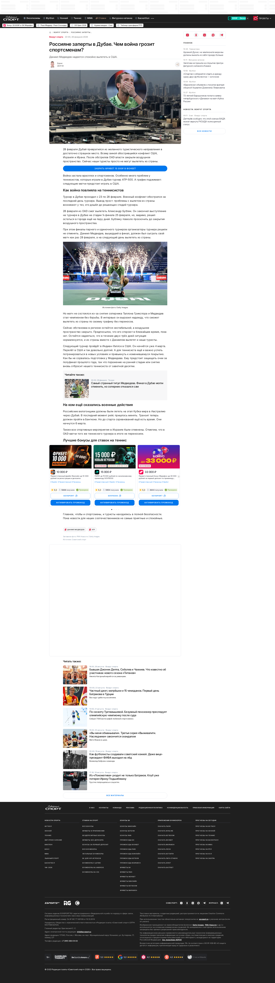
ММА (47, 854)
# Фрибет (54, 482)
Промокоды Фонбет (129, 844)
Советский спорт (79, 539)
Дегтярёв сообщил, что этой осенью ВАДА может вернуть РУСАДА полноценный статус (204, 121)
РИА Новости (211, 925)
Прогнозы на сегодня (206, 820)
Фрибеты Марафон (128, 890)
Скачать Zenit (164, 863)
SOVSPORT (68, 496)
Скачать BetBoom (166, 835)
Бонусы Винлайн (128, 826)
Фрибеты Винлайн (128, 881)
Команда (117, 807)
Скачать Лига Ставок (168, 858)
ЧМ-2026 (48, 867)
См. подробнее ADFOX (172, 940)
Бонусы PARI (125, 835)
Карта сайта (224, 807)
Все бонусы (88, 826)
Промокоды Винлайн (130, 854)
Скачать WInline (165, 831)
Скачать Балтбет (166, 867)
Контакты (103, 807)
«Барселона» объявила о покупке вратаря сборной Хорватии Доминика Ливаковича (204, 86)
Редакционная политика (151, 807)
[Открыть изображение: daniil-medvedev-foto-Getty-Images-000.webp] (115, 273)
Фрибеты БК (125, 867)
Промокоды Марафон (130, 863)
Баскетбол (50, 863)
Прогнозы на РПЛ (204, 849)
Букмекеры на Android (93, 867)
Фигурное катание (53, 840)
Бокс (47, 849)
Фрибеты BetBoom (128, 886)
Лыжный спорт (52, 858)
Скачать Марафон (166, 844)
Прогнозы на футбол (205, 826)
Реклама (130, 807)
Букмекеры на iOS (90, 872)
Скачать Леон (164, 849)
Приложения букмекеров (170, 820)
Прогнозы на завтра (205, 858)
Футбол (48, 826)
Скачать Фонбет (165, 840)
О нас (92, 807)
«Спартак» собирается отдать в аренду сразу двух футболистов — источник (202, 75)
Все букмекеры (89, 849)
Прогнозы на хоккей (205, 831)
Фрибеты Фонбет (127, 876)
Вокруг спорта (56, 37)
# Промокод (76, 482)
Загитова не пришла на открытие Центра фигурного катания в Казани (203, 64)
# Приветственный (64, 482)
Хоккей (48, 831)
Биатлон (48, 844)
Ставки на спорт (90, 820)
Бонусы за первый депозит (95, 844)
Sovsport (157, 496)
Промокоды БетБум (129, 858)
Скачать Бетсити (166, 854)
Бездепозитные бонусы (93, 835)
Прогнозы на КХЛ (204, 854)
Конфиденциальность (177, 807)
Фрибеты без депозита (93, 840)
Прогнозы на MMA (204, 844)
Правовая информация (203, 807)
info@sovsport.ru (84, 932)
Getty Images (198, 925)
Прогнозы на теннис (205, 835)
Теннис (48, 835)
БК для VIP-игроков (91, 858)
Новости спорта (52, 820)
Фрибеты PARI (126, 872)
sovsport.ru (203, 919)
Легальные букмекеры (93, 854)
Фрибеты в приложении (93, 831)
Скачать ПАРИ (164, 826)
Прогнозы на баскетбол (207, 840)
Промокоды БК (127, 840)
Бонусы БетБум (127, 831)
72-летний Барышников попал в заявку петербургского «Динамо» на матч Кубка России (203, 98)
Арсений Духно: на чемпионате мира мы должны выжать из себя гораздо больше (203, 53)
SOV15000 (113, 496)
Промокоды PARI (128, 849)
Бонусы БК (125, 820)
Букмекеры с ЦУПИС (91, 863)
